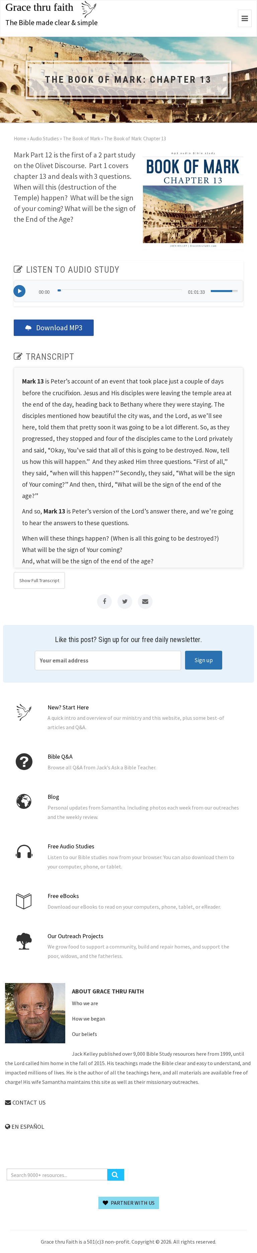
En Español (27, 1126)
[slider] (119, 290)
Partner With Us (132, 1202)
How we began (88, 1018)
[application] (128, 291)
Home (20, 138)
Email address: (108, 660)
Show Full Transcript (39, 580)
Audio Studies (44, 138)
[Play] (19, 291)
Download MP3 (59, 327)
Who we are (85, 1003)
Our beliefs (84, 1034)
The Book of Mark (81, 138)
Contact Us (28, 1102)
